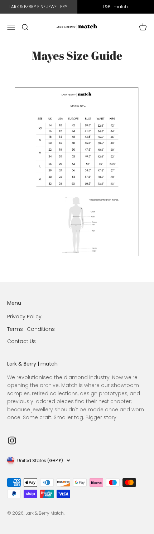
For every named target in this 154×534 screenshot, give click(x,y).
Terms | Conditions (31, 329)
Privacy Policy (24, 316)
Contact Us (21, 341)
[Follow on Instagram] (12, 440)
